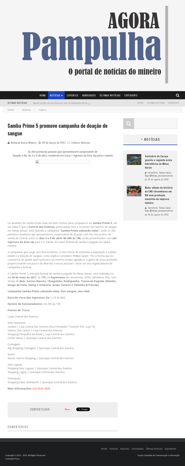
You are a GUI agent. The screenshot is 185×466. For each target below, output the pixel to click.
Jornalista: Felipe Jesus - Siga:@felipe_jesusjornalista (159, 174)
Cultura (75, 142)
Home (43, 95)
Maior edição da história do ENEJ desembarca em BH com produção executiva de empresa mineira (84, 103)
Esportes (72, 95)
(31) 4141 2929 (41, 388)
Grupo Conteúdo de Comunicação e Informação (158, 455)
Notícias (55, 95)
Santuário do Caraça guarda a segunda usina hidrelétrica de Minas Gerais (158, 161)
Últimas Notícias (110, 95)
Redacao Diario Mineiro (23, 142)
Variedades (89, 95)
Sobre (140, 102)
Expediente (131, 95)
